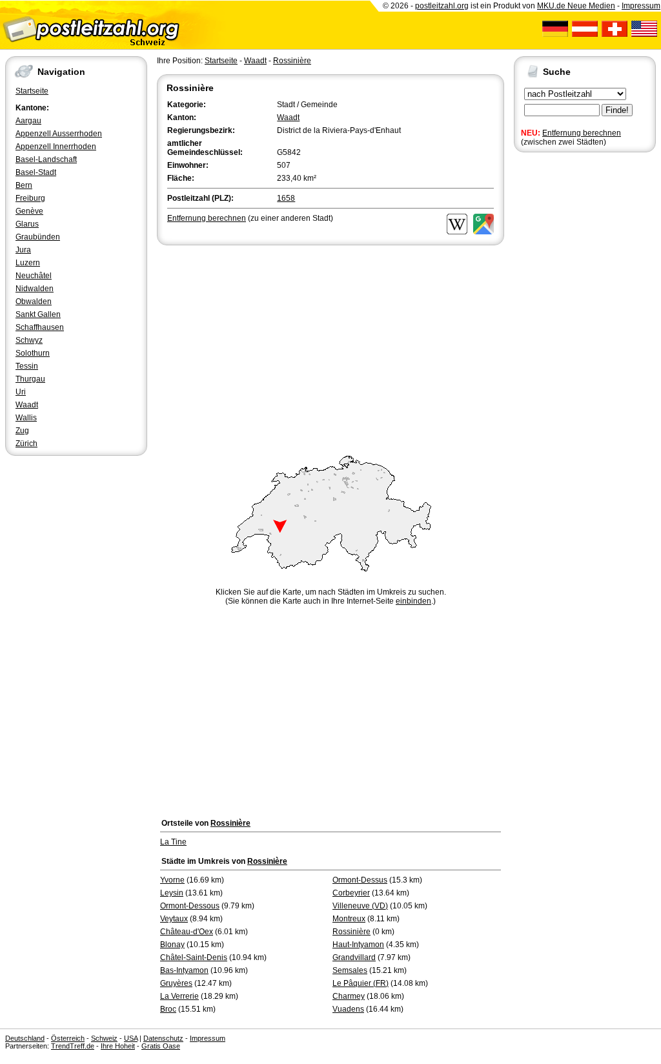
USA (130, 1038)
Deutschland (25, 1038)
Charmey (348, 996)
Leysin (171, 892)
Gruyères (176, 983)
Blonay (172, 944)
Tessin (26, 366)
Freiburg (30, 198)
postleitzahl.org (442, 5)
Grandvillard (354, 957)
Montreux (348, 918)
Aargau (28, 120)
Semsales (349, 970)
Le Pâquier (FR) (360, 983)
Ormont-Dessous (189, 905)
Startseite (31, 91)
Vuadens (348, 1009)
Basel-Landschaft (46, 159)
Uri (20, 391)
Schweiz (104, 1038)
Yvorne (172, 880)
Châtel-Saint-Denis (193, 957)
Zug (22, 430)
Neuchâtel (33, 275)
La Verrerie (179, 996)
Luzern (27, 262)
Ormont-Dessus (359, 880)
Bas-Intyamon (184, 970)
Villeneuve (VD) (360, 905)
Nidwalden (34, 288)
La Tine (173, 841)
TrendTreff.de (72, 1046)
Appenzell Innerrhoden (55, 146)
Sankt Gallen (38, 314)
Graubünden (37, 236)
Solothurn (32, 353)
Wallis (26, 417)
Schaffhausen (39, 327)
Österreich (68, 1038)
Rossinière (292, 60)
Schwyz (29, 340)
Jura (23, 249)
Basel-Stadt (35, 172)
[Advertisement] (330, 344)
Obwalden (33, 301)
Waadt (26, 404)
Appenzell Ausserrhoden (58, 133)
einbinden (413, 601)
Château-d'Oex (186, 931)
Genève (29, 211)
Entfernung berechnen (581, 133)
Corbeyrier (351, 892)
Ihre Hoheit (118, 1046)
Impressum (641, 5)
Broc (168, 1009)
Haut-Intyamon (358, 944)
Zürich (26, 443)
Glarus (27, 224)
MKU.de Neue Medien (576, 5)
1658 (286, 198)
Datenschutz (163, 1038)
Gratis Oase (160, 1046)
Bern (23, 185)
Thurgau (30, 379)
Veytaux (174, 918)
